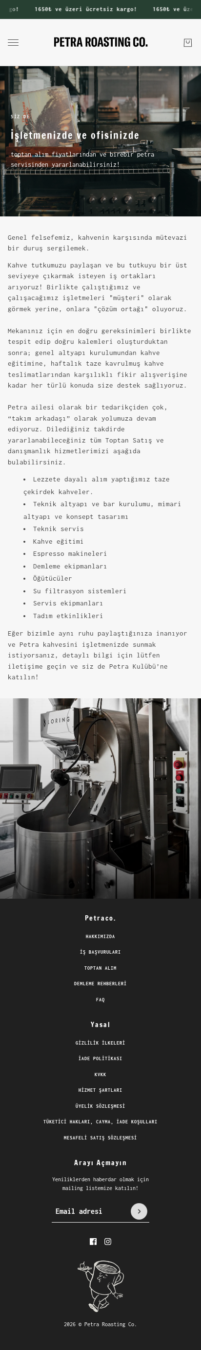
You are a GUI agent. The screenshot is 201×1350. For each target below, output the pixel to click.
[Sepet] (187, 42)
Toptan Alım (100, 968)
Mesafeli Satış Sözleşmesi (100, 1137)
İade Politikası (100, 1058)
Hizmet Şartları (100, 1090)
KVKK (100, 1074)
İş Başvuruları (100, 952)
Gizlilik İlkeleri (100, 1043)
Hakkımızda (100, 936)
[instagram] (107, 1241)
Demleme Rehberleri (100, 983)
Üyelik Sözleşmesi (100, 1106)
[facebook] (93, 1241)
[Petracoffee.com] (100, 42)
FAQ (100, 999)
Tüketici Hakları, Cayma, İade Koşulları (100, 1121)
